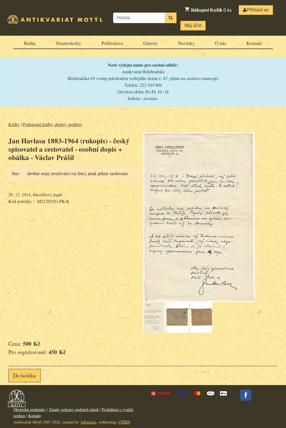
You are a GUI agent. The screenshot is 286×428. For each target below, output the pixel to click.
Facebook (245, 395)
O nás (220, 43)
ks (211, 10)
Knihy (30, 43)
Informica (88, 422)
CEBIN (124, 422)
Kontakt (254, 43)
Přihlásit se (258, 10)
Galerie (150, 43)
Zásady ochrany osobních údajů (74, 409)
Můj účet (193, 25)
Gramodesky (68, 43)
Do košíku (24, 375)
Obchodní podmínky (29, 409)
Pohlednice (112, 43)
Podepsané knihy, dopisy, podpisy (52, 124)
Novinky (186, 43)
